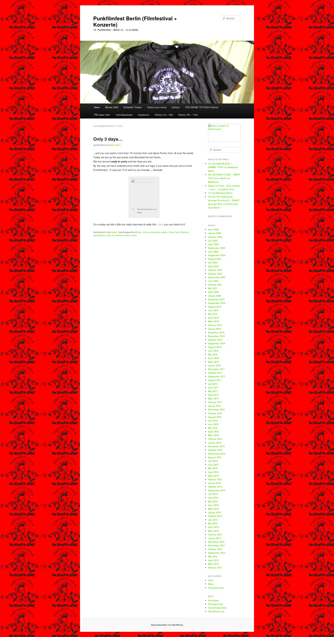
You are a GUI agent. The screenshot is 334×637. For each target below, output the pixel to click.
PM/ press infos (102, 114)
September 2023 (216, 255)
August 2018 (214, 347)
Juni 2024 (213, 251)
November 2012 (216, 545)
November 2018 (216, 336)
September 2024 (216, 248)
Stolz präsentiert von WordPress (167, 624)
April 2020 (213, 292)
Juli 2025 (213, 240)
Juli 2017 (213, 384)
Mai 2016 (212, 428)
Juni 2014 (213, 497)
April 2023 (213, 266)
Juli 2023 (213, 262)
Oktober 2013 (215, 516)
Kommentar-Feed (217, 607)
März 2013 (213, 530)
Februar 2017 (215, 402)
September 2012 (216, 552)
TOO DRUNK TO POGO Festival (201, 107)
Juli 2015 (213, 461)
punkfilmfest (99, 235)
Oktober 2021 (215, 284)
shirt (109, 235)
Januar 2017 (214, 405)
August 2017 (214, 380)
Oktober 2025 (215, 237)
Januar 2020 (214, 295)
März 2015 (213, 475)
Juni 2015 (213, 464)
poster (164, 232)
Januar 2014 (214, 512)
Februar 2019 (215, 325)
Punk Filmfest (181, 232)
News (97, 107)
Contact (176, 107)
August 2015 (214, 457)
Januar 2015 (214, 483)
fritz (145, 232)
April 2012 (213, 560)
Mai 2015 (212, 468)
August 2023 (214, 259)
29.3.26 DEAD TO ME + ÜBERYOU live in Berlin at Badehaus (224, 178)
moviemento (154, 232)
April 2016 (213, 431)
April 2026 (213, 229)
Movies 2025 (111, 107)
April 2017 (213, 394)
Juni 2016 (213, 424)
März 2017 (213, 398)
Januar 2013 (214, 538)
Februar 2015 (215, 479)
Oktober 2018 (215, 339)
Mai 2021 (212, 288)
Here (160, 224)
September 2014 (216, 490)
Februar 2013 (215, 534)
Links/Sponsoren (124, 114)
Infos (210, 580)
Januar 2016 (214, 442)
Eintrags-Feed (215, 604)
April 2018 (213, 358)
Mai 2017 (212, 391)
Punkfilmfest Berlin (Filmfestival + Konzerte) (135, 21)
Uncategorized (216, 587)
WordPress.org (216, 611)
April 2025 (213, 244)
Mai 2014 (212, 501)
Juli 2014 (213, 494)
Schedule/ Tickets (133, 107)
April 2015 (213, 472)
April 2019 (213, 317)
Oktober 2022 (215, 273)
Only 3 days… (108, 139)
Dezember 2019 (216, 299)
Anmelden (213, 600)
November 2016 (216, 409)
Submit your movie (156, 107)
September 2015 (216, 453)
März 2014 (213, 508)
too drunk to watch (121, 235)
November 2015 (216, 446)
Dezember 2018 (216, 332)
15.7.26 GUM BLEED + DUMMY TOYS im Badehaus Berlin (223, 167)
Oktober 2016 (215, 413)
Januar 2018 (214, 365)
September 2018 (216, 343)
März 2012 (213, 564)
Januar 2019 (214, 328)
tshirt (134, 235)
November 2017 (216, 369)
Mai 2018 (212, 354)
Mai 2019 (212, 314)
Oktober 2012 (215, 549)
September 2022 (216, 277)
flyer (139, 232)
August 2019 (214, 306)
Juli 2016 (213, 420)
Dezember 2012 (216, 541)
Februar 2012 (215, 567)
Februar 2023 (215, 270)
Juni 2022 (213, 281)
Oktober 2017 (215, 372)
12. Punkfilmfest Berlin (220, 193)
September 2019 (216, 303)
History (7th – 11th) (188, 114)
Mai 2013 (212, 523)
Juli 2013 (213, 519)
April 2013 (213, 527)
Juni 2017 (213, 387)
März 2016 (213, 435)
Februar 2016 (215, 438)
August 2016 (214, 417)
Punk (171, 232)
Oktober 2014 (215, 486)
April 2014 (213, 505)
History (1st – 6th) (164, 114)
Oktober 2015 (215, 450)
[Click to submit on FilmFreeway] (224, 140)
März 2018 (213, 361)
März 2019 (213, 321)
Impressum (143, 114)
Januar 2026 (214, 233)
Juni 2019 (213, 310)
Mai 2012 (212, 556)
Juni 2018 (213, 350)
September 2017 (216, 376)
